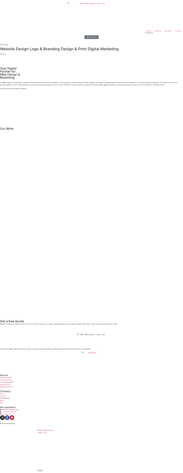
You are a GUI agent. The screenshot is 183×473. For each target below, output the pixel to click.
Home (149, 31)
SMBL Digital (20, 423)
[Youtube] (12, 417)
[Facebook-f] (7, 417)
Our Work (168, 31)
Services (158, 31)
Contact (178, 31)
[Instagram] (2, 417)
